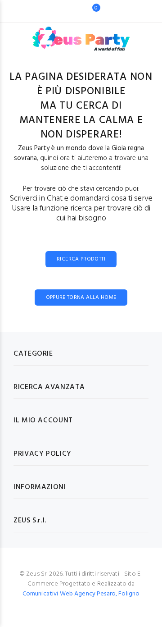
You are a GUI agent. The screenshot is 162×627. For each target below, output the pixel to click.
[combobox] (67, 11)
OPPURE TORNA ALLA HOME (81, 297)
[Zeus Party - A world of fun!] (81, 34)
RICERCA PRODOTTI (81, 259)
